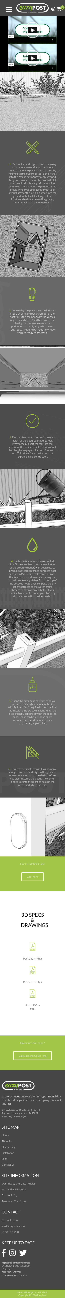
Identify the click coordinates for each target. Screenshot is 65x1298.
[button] (32, 30)
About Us (7, 1141)
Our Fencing (8, 1146)
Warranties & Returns (14, 1189)
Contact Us (8, 1164)
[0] (58, 8)
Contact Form (10, 1220)
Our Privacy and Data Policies (18, 1183)
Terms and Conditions (14, 1201)
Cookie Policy (9, 1195)
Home (5, 1135)
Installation (8, 1152)
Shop (5, 1158)
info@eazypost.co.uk (13, 1225)
